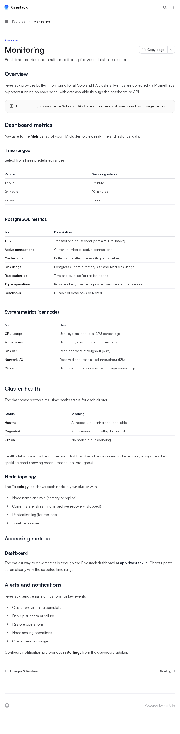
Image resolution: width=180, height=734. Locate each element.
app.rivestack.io (134, 563)
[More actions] (174, 7)
